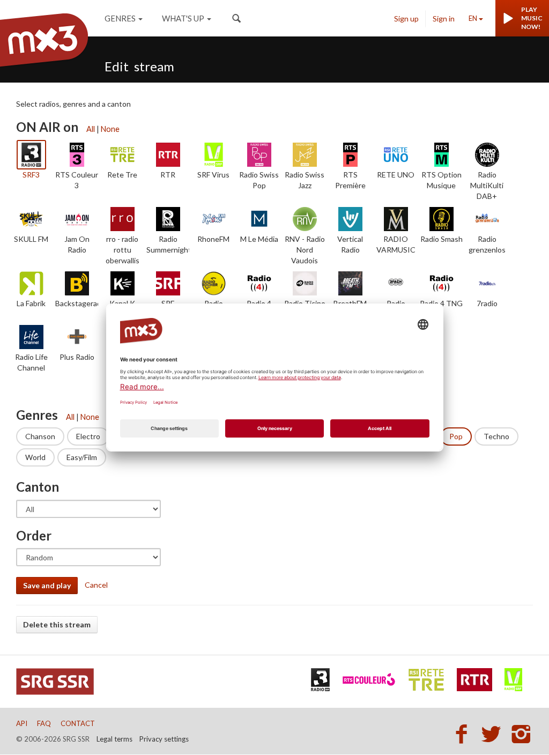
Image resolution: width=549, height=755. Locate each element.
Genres (120, 18)
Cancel (96, 584)
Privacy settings (164, 739)
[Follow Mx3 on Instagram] (522, 733)
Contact (78, 723)
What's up (183, 18)
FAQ (44, 723)
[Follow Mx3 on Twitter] (494, 733)
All (90, 129)
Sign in (444, 18)
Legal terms (114, 739)
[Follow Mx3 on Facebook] (464, 733)
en (473, 18)
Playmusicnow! (532, 18)
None (110, 129)
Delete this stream (57, 624)
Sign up (406, 18)
